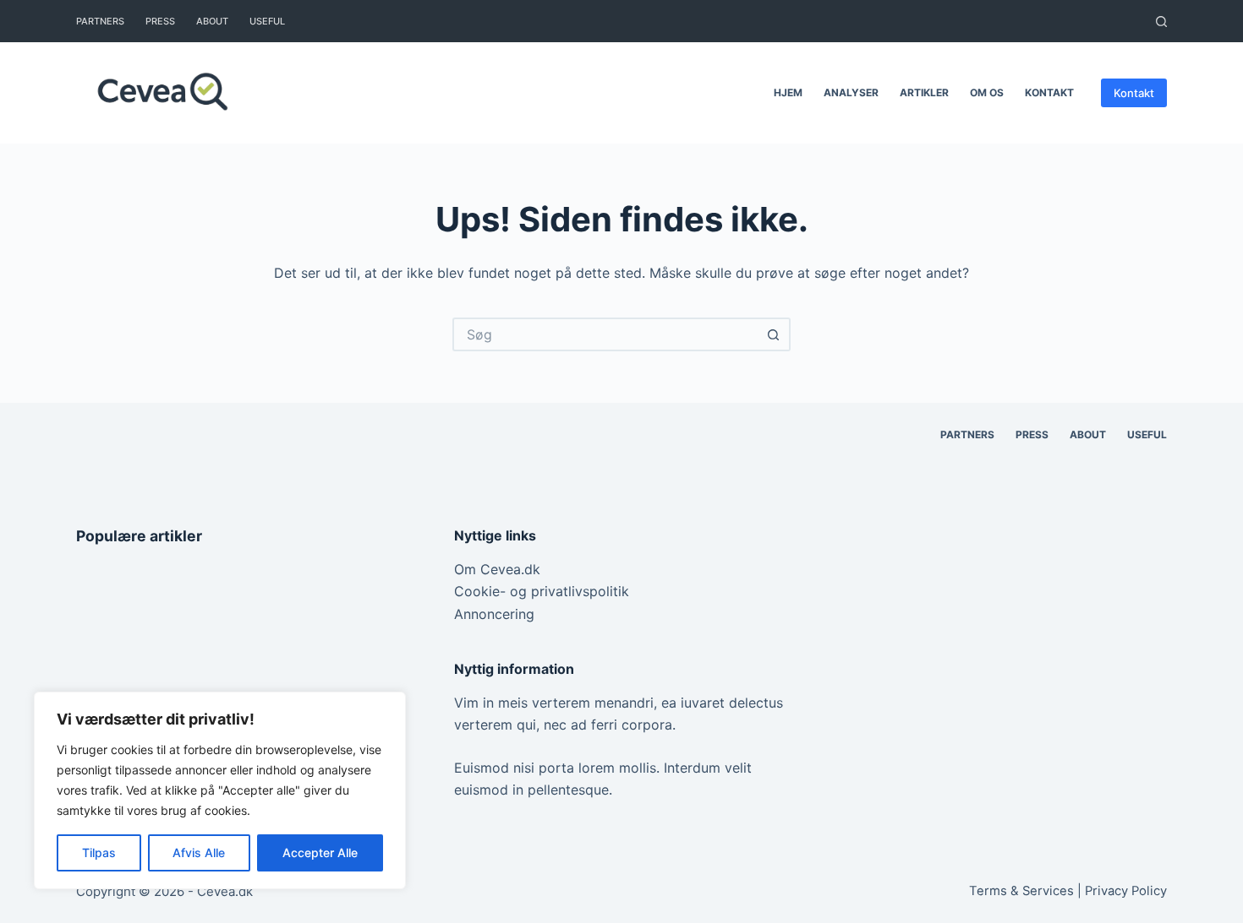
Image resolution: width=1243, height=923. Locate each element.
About (212, 21)
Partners (100, 21)
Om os (987, 92)
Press (160, 21)
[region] (220, 790)
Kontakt (1049, 92)
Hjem (788, 92)
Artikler (924, 92)
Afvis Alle (198, 852)
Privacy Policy (1126, 891)
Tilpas (99, 852)
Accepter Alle (320, 852)
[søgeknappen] (774, 334)
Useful (267, 21)
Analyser (851, 92)
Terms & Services (1021, 891)
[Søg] (1161, 21)
